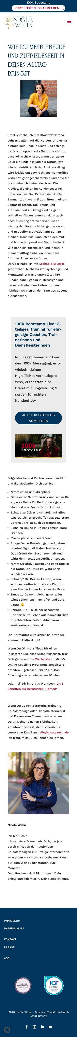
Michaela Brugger (51, 264)
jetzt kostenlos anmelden (36, 8)
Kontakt (10, 939)
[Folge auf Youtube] (50, 1027)
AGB (6, 958)
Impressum (12, 920)
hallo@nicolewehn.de (53, 732)
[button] (7, 1030)
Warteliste (42, 659)
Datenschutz (14, 928)
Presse (9, 947)
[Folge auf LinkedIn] (42, 1027)
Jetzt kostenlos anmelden (38, 418)
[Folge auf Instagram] (34, 1027)
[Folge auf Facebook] (26, 1027)
